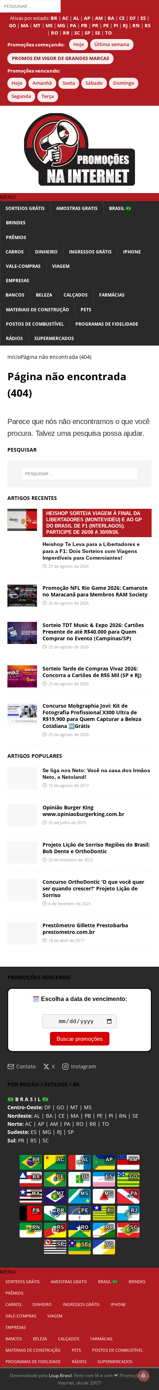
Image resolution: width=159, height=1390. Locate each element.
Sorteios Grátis (25, 208)
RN (122, 1115)
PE (100, 1115)
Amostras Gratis (77, 208)
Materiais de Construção (37, 310)
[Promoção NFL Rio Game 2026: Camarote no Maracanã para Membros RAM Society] (22, 596)
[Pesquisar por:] (30, 5)
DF (47, 1107)
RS (33, 1140)
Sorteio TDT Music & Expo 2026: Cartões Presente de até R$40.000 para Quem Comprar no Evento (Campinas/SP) (93, 632)
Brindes (16, 223)
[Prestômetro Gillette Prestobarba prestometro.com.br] (22, 933)
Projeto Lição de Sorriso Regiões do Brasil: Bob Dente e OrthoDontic (96, 848)
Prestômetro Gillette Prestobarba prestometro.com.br (85, 928)
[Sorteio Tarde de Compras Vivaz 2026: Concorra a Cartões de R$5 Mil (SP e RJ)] (22, 676)
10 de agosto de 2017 (68, 785)
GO (60, 1107)
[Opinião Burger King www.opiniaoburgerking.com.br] (22, 815)
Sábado (94, 83)
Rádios (14, 338)
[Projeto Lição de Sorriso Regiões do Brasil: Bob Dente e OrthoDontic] (22, 852)
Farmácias (112, 295)
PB (88, 1115)
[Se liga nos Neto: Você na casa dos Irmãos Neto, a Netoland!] (22, 778)
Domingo (123, 83)
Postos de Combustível (35, 324)
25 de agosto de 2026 (68, 566)
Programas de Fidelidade (106, 324)
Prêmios (16, 237)
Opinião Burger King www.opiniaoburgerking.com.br (83, 810)
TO (105, 1123)
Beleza (44, 295)
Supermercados (54, 338)
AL (37, 1115)
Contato (25, 1066)
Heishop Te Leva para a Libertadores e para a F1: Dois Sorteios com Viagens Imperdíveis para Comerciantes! (92, 536)
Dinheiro (46, 252)
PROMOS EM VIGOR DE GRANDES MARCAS (60, 58)
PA (67, 1123)
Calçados (76, 295)
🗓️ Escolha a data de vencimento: (79, 999)
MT (74, 1107)
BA (49, 1115)
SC (46, 1140)
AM (54, 1123)
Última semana (111, 44)
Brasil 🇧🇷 (120, 208)
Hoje (78, 44)
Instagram (83, 1066)
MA (75, 1115)
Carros (15, 252)
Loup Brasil (60, 1375)
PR (21, 1140)
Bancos (15, 295)
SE (135, 1115)
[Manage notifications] (143, 1376)
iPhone (132, 252)
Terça (47, 96)
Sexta (68, 83)
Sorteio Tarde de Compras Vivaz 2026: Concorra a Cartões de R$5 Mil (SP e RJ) (92, 672)
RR (92, 1123)
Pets (86, 310)
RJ (59, 1131)
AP (41, 1123)
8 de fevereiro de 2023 (69, 903)
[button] (8, 196)
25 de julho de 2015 (67, 822)
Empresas (17, 280)
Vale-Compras (23, 266)
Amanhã (42, 83)
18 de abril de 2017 (66, 940)
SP (71, 1131)
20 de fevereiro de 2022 (70, 859)
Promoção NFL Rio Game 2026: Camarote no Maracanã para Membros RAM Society (95, 591)
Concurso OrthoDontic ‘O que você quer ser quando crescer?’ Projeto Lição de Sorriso (93, 888)
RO (80, 1123)
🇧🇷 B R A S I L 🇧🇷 (27, 1099)
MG (47, 1131)
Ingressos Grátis (90, 252)
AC (28, 1123)
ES (34, 1131)
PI (111, 1115)
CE (61, 1115)
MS (88, 1107)
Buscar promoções (80, 1039)
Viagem (61, 266)
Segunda (21, 96)
